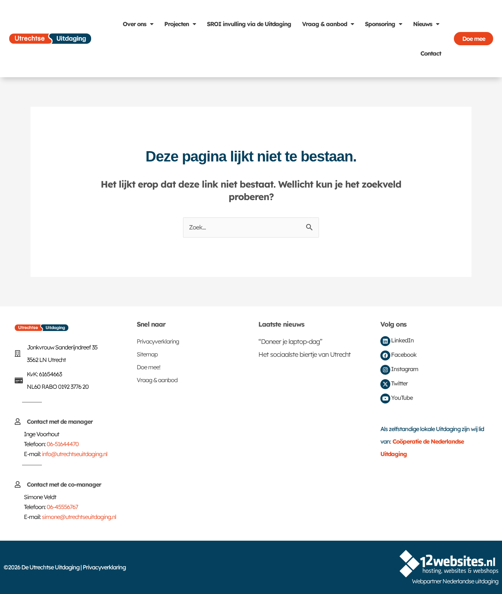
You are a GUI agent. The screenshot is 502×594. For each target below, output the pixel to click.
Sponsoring (380, 24)
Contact (430, 53)
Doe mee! (148, 367)
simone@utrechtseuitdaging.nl (79, 516)
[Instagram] (385, 370)
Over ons (134, 24)
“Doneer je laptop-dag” (290, 341)
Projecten (176, 24)
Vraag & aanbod (324, 24)
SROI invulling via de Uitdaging (249, 24)
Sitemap (147, 354)
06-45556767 (62, 507)
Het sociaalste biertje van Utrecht (304, 354)
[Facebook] (385, 355)
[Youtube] (385, 398)
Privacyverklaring (158, 341)
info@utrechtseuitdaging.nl (74, 454)
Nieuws (422, 24)
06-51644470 (63, 444)
